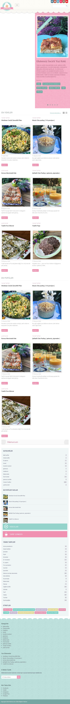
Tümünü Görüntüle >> (55, 113)
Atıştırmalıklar (34, 549)
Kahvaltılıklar (34, 576)
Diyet (34, 554)
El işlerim (34, 460)
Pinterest (5, 696)
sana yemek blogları (52, 612)
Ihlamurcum (12, 442)
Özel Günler (34, 477)
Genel (34, 463)
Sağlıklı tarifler (34, 587)
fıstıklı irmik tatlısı (53, 609)
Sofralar (34, 589)
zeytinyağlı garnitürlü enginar (26, 612)
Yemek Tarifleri (34, 482)
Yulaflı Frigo (36, 226)
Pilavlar (34, 584)
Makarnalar (34, 474)
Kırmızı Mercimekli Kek (8, 173)
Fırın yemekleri (34, 565)
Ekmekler (34, 557)
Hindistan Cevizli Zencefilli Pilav (11, 120)
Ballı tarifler (34, 455)
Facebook (5, 688)
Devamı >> (39, 80)
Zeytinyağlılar (34, 600)
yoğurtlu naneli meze (41, 609)
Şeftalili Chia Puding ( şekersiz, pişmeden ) (46, 173)
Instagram (6, 692)
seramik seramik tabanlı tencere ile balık (23, 609)
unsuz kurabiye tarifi (40, 612)
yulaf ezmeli (34, 485)
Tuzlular (34, 597)
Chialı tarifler (34, 458)
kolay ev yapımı (8, 609)
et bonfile (6, 612)
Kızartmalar (34, 578)
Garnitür (34, 568)
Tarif (34, 592)
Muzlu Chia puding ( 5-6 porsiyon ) (43, 120)
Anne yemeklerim (34, 546)
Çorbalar (34, 552)
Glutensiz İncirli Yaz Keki (51, 61)
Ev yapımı (34, 562)
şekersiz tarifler (34, 479)
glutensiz (34, 468)
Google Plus (6, 694)
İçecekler (34, 570)
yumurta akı (62, 609)
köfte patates (13, 612)
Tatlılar (34, 595)
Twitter (5, 690)
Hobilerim (34, 471)
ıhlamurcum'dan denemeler (34, 573)
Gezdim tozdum (34, 466)
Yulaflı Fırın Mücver (7, 226)
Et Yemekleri (34, 560)
